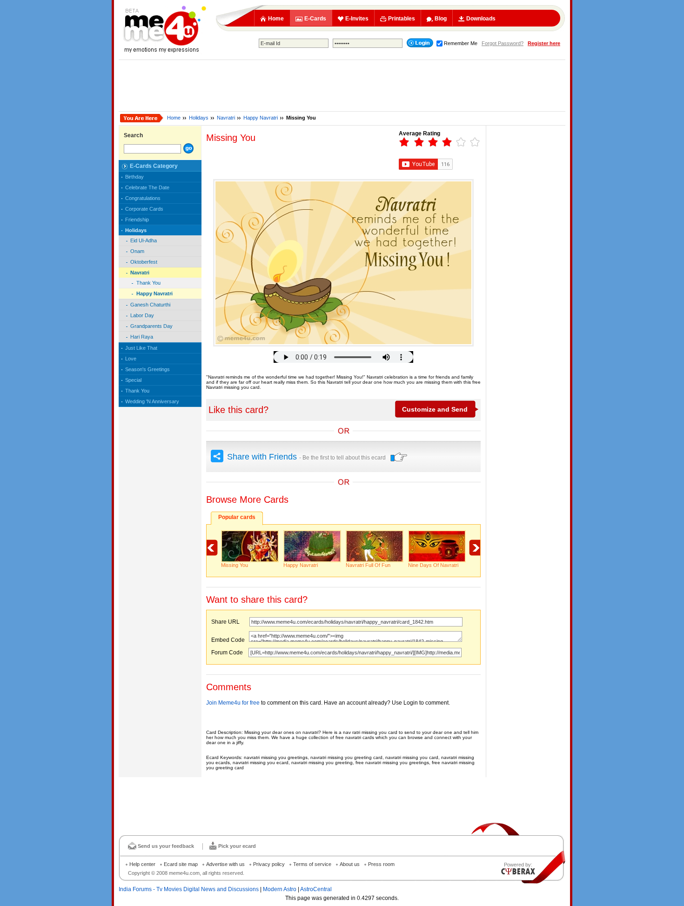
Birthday (134, 177)
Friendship (137, 219)
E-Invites (357, 18)
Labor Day (142, 315)
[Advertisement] (342, 86)
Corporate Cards (144, 209)
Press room (381, 864)
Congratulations (143, 198)
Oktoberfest (143, 262)
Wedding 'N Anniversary (152, 401)
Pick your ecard (237, 846)
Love (130, 358)
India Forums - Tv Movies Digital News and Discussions (189, 889)
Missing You (234, 565)
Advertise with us (225, 864)
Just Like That (141, 348)
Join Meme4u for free (233, 702)
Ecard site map (181, 864)
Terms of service (312, 864)
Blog (441, 18)
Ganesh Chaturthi (150, 304)
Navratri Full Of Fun (368, 565)
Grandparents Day (151, 326)
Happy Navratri (260, 117)
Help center (142, 864)
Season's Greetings (147, 369)
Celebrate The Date (147, 187)
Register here (544, 43)
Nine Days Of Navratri (433, 565)
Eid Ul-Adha (143, 240)
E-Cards (315, 18)
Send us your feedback (166, 846)
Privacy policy (269, 864)
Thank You (148, 283)
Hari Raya (141, 337)
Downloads (481, 18)
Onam (137, 251)
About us (350, 864)
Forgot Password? (502, 43)
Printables (401, 18)
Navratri (226, 117)
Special (133, 380)
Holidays (198, 117)
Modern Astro (279, 889)
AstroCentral (316, 889)
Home (276, 18)
